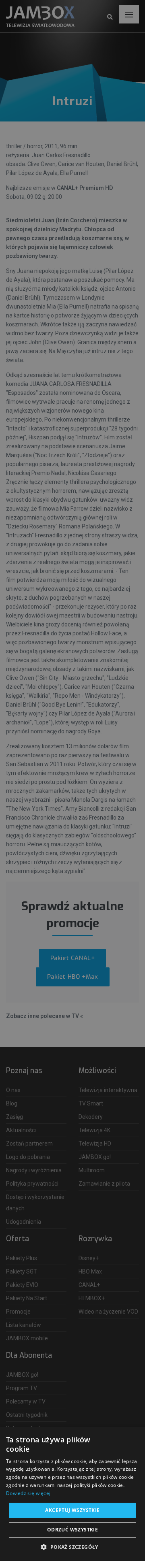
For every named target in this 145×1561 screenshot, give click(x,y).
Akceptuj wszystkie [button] (72, 1510)
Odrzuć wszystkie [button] (72, 1529)
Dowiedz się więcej (28, 1493)
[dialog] (72, 780)
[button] (72, 1547)
